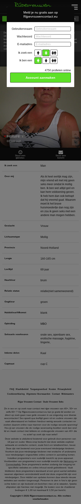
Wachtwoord (24, 36)
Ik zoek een (25, 52)
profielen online (58, 70)
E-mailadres (24, 44)
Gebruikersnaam (22, 28)
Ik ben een (25, 60)
